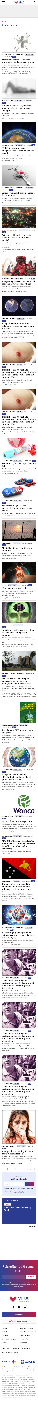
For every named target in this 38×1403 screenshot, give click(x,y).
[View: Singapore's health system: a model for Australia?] (19, 175)
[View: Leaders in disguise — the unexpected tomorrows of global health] (19, 488)
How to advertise (25, 1335)
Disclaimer (16, 1348)
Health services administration (13, 55)
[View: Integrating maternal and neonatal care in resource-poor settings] (19, 266)
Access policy (24, 1339)
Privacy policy (6, 1348)
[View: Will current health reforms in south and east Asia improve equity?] (19, 217)
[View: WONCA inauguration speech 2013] (19, 804)
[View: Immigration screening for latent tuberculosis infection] (19, 1127)
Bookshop (19, 1314)
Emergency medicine (8, 673)
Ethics (4, 585)
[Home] (19, 2)
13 (30, 1169)
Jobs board (23, 1343)
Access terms (26, 1348)
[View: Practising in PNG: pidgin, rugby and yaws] (19, 712)
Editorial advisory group (9, 1339)
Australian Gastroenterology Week (17, 1209)
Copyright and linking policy (10, 1352)
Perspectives (29, 54)
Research (20, 673)
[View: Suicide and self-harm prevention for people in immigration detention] (19, 612)
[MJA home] (19, 1299)
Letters (19, 365)
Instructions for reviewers (28, 1332)
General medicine (8, 145)
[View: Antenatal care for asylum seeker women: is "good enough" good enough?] (19, 88)
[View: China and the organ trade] (19, 572)
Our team (5, 1335)
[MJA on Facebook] (13, 1307)
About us (4, 1328)
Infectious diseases (8, 318)
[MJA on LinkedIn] (24, 1307)
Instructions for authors (27, 1328)
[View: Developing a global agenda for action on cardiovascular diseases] (19, 915)
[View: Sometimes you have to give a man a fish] (19, 448)
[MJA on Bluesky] (19, 1307)
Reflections (18, 101)
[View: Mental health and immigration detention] (19, 530)
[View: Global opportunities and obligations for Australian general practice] (19, 132)
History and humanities (10, 725)
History (4, 1343)
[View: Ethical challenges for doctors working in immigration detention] (19, 42)
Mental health (7, 543)
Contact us (5, 1332)
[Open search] (35, 2)
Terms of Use (30, 1191)
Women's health (7, 101)
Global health (7, 461)
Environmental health (9, 230)
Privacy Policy (21, 1192)
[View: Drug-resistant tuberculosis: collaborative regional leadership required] (19, 306)
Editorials (19, 145)
